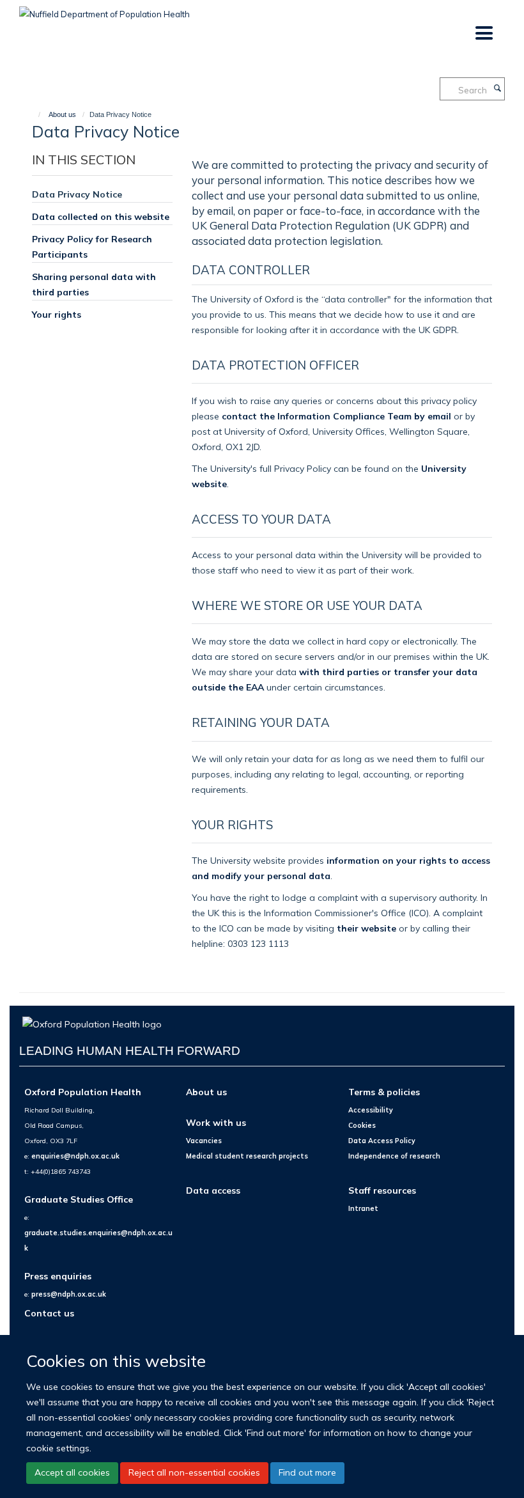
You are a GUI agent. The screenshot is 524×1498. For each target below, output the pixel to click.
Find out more (307, 1472)
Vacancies (204, 1140)
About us (62, 114)
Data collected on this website (100, 216)
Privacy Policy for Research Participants (92, 246)
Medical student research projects (247, 1155)
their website (366, 928)
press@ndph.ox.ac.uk (68, 1294)
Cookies (362, 1125)
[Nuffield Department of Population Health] (104, 9)
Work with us (216, 1122)
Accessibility (370, 1109)
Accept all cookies (72, 1472)
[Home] (33, 114)
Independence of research (394, 1155)
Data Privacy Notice (77, 194)
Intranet (363, 1208)
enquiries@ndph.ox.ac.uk (75, 1155)
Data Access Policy (381, 1140)
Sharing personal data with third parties (94, 284)
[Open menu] (483, 33)
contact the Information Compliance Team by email (336, 415)
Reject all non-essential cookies (194, 1472)
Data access (213, 1190)
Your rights (56, 314)
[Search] (497, 89)
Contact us (49, 1312)
